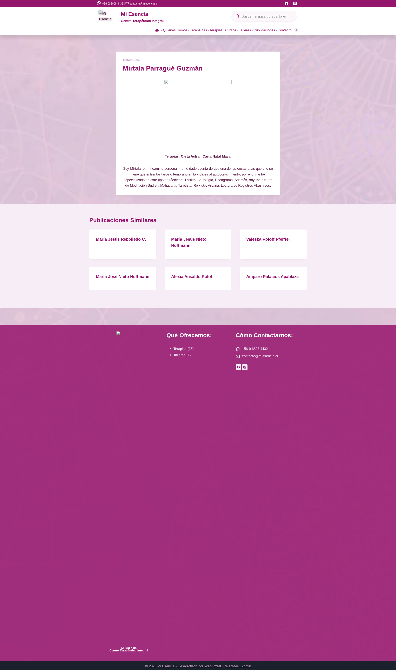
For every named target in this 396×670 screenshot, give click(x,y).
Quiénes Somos (175, 30)
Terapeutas (198, 30)
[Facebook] (286, 3)
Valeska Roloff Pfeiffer (268, 239)
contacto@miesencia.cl (143, 3)
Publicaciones (264, 30)
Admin (246, 666)
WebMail (232, 666)
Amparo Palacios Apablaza (272, 276)
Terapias (216, 30)
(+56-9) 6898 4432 (112, 3)
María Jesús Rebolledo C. (121, 239)
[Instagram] (295, 3)
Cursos (230, 30)
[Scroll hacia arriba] (385, 651)
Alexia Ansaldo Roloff (192, 276)
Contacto (284, 30)
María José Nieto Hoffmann (122, 276)
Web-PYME (213, 666)
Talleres (245, 30)
